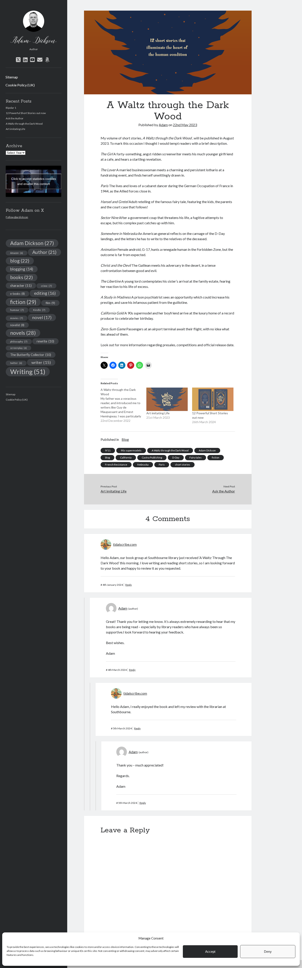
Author (44, 252)
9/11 (108, 450)
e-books (17, 293)
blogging (21, 268)
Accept (210, 951)
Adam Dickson (32, 243)
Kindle (39, 309)
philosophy (18, 341)
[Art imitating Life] (167, 399)
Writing (27, 371)
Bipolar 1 (11, 107)
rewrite (45, 341)
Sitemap (12, 77)
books (21, 277)
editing (45, 293)
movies (16, 317)
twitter (16, 362)
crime (46, 285)
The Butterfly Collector (30, 355)
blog (19, 261)
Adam (163, 125)
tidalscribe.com (125, 544)
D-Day (175, 457)
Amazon (16, 252)
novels (23, 333)
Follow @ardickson (17, 217)
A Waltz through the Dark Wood (24, 123)
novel (42, 317)
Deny (268, 951)
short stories (182, 464)
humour (17, 309)
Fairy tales (195, 457)
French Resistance (116, 464)
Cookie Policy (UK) (20, 85)
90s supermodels (131, 450)
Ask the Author (14, 118)
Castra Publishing (152, 457)
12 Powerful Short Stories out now (26, 113)
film (50, 303)
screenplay (18, 347)
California (126, 457)
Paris (162, 464)
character (21, 285)
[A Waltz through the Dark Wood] (123, 405)
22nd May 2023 (185, 125)
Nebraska (143, 464)
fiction (23, 302)
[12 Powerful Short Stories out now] (212, 399)
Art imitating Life (15, 129)
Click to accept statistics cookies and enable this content (33, 181)
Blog (125, 439)
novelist (17, 325)
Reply (128, 584)
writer (41, 362)
